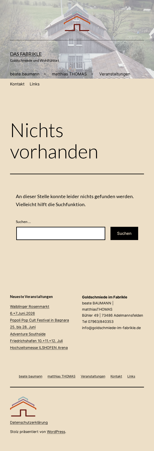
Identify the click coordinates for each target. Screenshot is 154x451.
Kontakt (17, 84)
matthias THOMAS (69, 74)
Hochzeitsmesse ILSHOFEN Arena (39, 348)
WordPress (56, 432)
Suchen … (23, 221)
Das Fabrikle (26, 54)
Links (35, 84)
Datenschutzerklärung (29, 422)
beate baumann (25, 74)
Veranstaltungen (114, 74)
